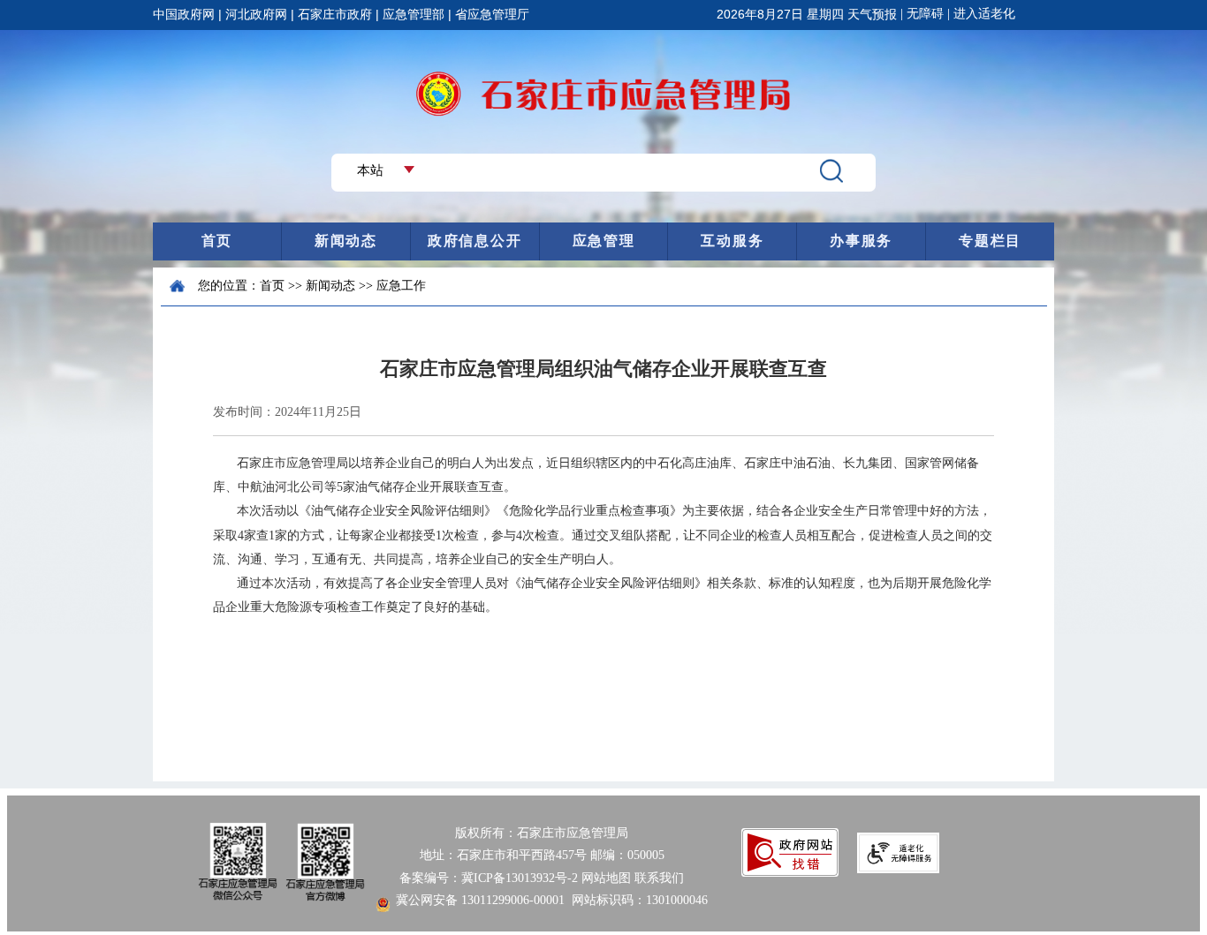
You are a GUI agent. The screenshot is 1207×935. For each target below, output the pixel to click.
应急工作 (401, 285)
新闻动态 (346, 240)
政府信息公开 (474, 240)
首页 (216, 240)
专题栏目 (990, 240)
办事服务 (861, 240)
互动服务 (732, 240)
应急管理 (604, 240)
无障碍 (925, 13)
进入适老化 (984, 13)
